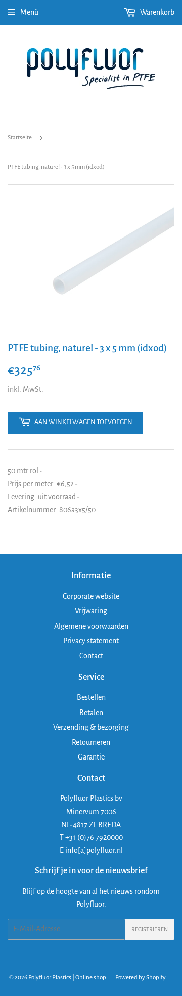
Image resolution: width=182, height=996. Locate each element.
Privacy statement (91, 641)
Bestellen (91, 697)
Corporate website (91, 596)
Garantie (91, 757)
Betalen (91, 712)
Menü (29, 12)
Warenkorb (156, 12)
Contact (91, 656)
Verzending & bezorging (91, 727)
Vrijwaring (91, 611)
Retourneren (91, 742)
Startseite (20, 137)
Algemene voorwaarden (91, 626)
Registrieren (149, 929)
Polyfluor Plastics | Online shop (67, 977)
